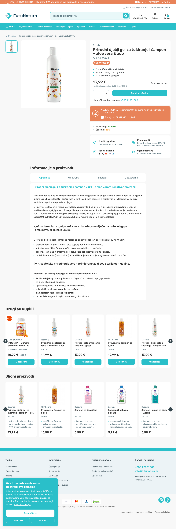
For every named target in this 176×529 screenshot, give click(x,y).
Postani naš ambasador (102, 467)
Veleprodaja (97, 476)
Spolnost (81, 27)
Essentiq (96, 45)
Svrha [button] (12, 27)
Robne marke (54, 471)
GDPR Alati (53, 476)
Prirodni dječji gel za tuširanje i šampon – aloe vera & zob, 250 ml (47, 36)
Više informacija (22, 504)
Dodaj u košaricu (139, 93)
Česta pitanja (54, 467)
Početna (12, 36)
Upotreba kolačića (144, 512)
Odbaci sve (18, 520)
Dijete (133, 27)
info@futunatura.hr (162, 7)
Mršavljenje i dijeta (64, 27)
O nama (9, 476)
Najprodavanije (25, 27)
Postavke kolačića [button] (162, 512)
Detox (92, 27)
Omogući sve (30, 513)
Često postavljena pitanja (137, 7)
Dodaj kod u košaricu (154, 2)
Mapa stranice (127, 512)
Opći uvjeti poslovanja (58, 485)
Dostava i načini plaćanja (60, 480)
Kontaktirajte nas (13, 471)
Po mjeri (42, 520)
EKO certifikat (11, 467)
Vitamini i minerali (44, 27)
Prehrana (122, 27)
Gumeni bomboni (106, 27)
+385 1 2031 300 (129, 100)
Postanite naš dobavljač (102, 471)
